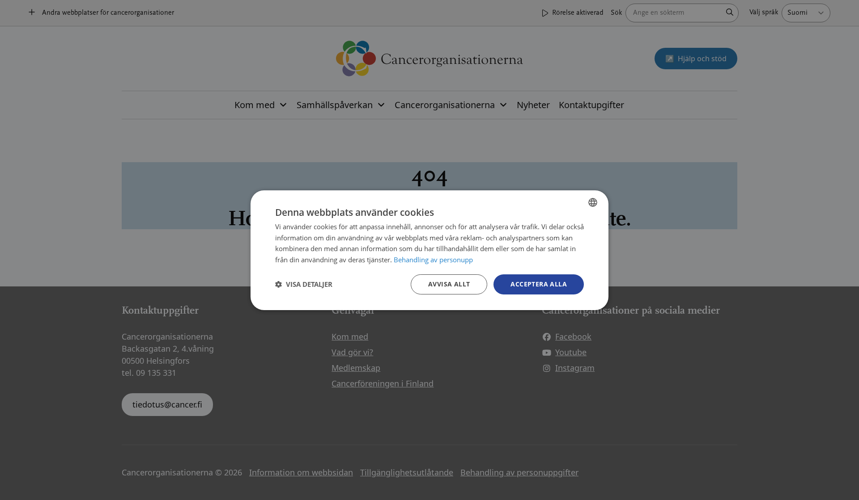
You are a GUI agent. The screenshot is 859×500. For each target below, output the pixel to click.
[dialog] (429, 250)
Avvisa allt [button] (449, 284)
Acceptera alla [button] (538, 284)
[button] (303, 284)
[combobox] (592, 201)
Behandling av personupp (433, 259)
